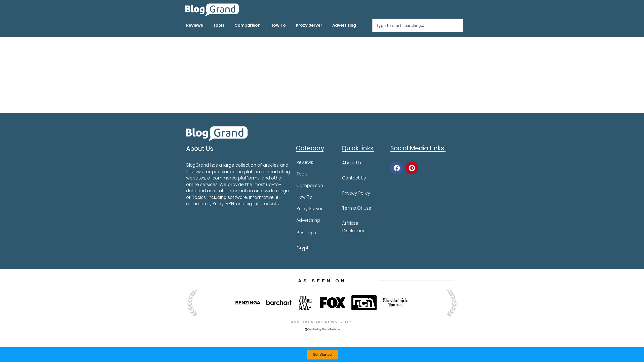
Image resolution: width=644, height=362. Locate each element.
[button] (322, 354)
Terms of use (356, 208)
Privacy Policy (356, 193)
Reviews (194, 25)
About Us (351, 163)
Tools (218, 25)
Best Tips (306, 233)
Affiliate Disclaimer (353, 227)
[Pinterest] (412, 168)
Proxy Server (309, 25)
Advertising (344, 25)
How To (278, 25)
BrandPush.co (331, 329)
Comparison (247, 25)
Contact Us (354, 178)
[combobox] (417, 25)
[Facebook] (396, 168)
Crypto (304, 248)
